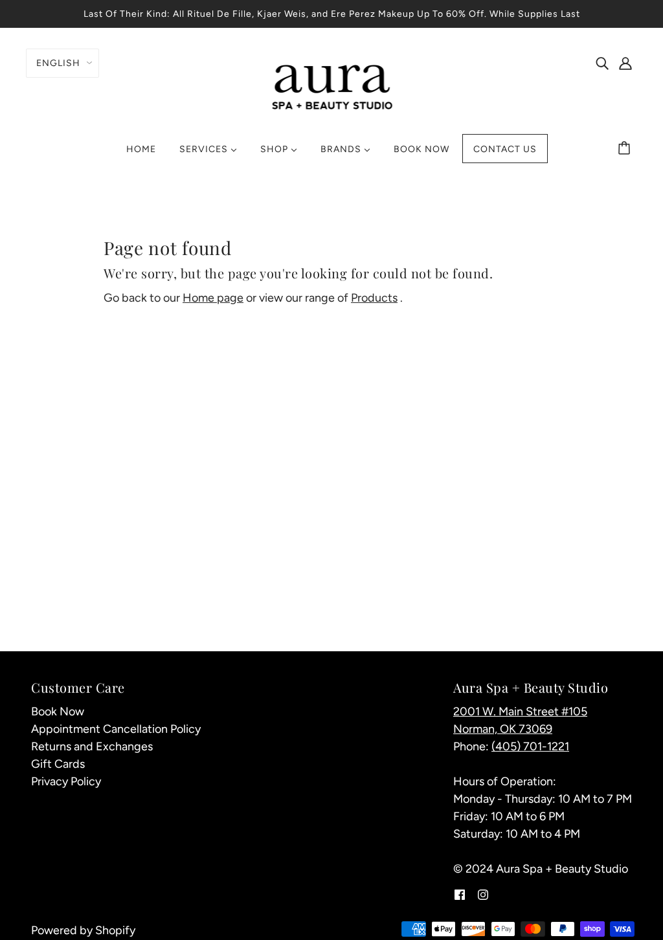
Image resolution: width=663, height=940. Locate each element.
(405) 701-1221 (530, 746)
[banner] (332, 85)
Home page (213, 298)
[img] (602, 62)
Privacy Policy (66, 781)
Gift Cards (58, 764)
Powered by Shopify (83, 930)
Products (374, 298)
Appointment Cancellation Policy (116, 729)
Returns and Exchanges (92, 746)
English (58, 63)
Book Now (57, 711)
